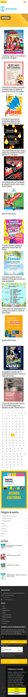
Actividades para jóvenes (7, 518)
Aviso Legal (5, 646)
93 (2, 446)
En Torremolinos (6, 621)
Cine (2, 536)
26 (12, 418)
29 (23, 418)
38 (6, 424)
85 (23, 440)
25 (9, 418)
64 (23, 432)
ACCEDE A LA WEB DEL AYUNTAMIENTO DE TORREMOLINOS (14, 661)
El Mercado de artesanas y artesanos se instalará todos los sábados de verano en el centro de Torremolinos (13, 89)
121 (10, 457)
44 (2, 427)
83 (16, 440)
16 (2, 416)
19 (12, 416)
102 (10, 448)
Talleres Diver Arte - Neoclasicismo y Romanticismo (14, 546)
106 (3, 451)
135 (17, 462)
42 (19, 424)
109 (14, 451)
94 (6, 446)
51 (2, 429)
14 (21, 413)
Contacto (4, 623)
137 (2, 465)
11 (11, 413)
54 (12, 429)
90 (16, 443)
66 (6, 435)
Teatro (3, 533)
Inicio (3, 606)
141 (18, 465)
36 (22, 421)
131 (2, 462)
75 (12, 438)
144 (6, 468)
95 (9, 446)
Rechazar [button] (17, 691)
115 (13, 454)
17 (5, 416)
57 (22, 429)
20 (15, 416)
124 (21, 457)
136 (21, 462)
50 (23, 427)
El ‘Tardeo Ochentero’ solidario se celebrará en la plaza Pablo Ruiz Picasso (12, 247)
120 (6, 457)
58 (2, 432)
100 (3, 448)
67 (9, 435)
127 (10, 459)
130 (21, 459)
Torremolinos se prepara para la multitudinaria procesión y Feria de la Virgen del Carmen (13, 373)
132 (6, 462)
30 (2, 421)
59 (6, 432)
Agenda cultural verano (9, 340)
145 (10, 468)
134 (14, 462)
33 (12, 421)
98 (20, 446)
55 (16, 429)
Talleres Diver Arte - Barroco (12, 565)
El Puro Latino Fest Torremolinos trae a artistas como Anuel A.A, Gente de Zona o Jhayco (13, 310)
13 (18, 413)
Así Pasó (4, 619)
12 (14, 413)
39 (9, 424)
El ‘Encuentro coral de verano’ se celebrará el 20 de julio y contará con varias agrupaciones (13, 278)
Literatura (4, 528)
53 (9, 429)
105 (22, 448)
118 (24, 454)
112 (2, 454)
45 (6, 427)
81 (9, 440)
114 (10, 454)
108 (10, 451)
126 (6, 459)
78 (22, 438)
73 (5, 438)
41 (16, 424)
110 (18, 451)
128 (14, 459)
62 (16, 432)
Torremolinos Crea (6, 615)
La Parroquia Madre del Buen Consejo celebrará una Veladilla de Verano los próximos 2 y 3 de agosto (13, 152)
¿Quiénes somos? (6, 610)
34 (16, 421)
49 (20, 427)
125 (3, 459)
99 (23, 446)
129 (18, 459)
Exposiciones (4, 526)
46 (9, 427)
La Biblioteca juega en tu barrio (13, 555)
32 (9, 421)
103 (14, 448)
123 (17, 457)
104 (18, 448)
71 (22, 435)
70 (19, 435)
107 (6, 451)
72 (2, 438)
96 (13, 446)
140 (14, 465)
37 (2, 424)
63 (19, 432)
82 (12, 440)
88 (9, 443)
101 (6, 448)
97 (16, 446)
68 (12, 435)
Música (3, 523)
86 (2, 443)
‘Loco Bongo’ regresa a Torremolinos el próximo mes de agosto (14, 56)
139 (10, 465)
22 (22, 416)
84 (19, 440)
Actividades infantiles (6, 521)
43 (23, 424)
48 (16, 427)
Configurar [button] (17, 693)
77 (19, 438)
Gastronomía (4, 531)
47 (13, 427)
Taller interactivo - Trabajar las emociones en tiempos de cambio (16, 575)
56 (19, 429)
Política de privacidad (17, 644)
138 (6, 465)
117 (20, 454)
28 (19, 418)
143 (3, 468)
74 (9, 438)
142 (21, 465)
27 (16, 418)
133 (10, 462)
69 (16, 435)
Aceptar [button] (17, 688)
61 (12, 432)
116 (17, 454)
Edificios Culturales (6, 617)
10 (8, 413)
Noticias (4, 608)
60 (9, 432)
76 (15, 438)
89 (13, 443)
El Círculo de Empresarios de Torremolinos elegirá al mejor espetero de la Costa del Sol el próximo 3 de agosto (11, 121)
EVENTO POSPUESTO (9, 213)
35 (19, 421)
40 (12, 424)
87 (6, 443)
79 (2, 440)
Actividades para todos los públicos (9, 516)
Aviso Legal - (5, 688)
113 (6, 454)
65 (2, 435)
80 (6, 440)
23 (2, 418)
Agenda (4, 613)
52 (5, 429)
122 (14, 457)
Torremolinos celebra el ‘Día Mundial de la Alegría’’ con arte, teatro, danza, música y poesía (13, 184)
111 (21, 451)
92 (23, 443)
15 (24, 413)
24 (6, 418)
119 (2, 457)
